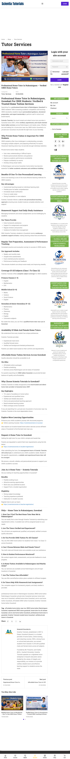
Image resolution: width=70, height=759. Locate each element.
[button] (23, 719)
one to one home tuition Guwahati (19, 613)
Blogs (9, 39)
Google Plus (63, 141)
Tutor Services (18, 39)
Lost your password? (65, 73)
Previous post (7, 679)
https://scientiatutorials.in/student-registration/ (19, 447)
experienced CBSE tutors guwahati (19, 610)
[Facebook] (7, 621)
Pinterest (59, 145)
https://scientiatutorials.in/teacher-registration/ (19, 504)
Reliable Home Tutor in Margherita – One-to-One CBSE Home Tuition (11, 713)
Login (65, 4)
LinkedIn (55, 145)
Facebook (55, 141)
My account (54, 103)
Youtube (55, 149)
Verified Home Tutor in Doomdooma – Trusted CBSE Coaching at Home (36, 713)
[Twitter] (12, 621)
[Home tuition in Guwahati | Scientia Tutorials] (12, 3)
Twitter (59, 141)
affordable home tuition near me (15, 608)
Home (3, 39)
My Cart (52, 105)
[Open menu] (42, 4)
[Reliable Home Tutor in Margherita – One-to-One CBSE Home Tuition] (12, 703)
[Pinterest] (16, 621)
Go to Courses (56, 129)
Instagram (63, 145)
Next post (43, 679)
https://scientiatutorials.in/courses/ (31, 423)
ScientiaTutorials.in (24, 629)
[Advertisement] (35, 21)
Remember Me (55, 73)
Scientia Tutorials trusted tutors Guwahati (21, 615)
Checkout (53, 108)
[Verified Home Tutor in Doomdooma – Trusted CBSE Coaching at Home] (37, 703)
